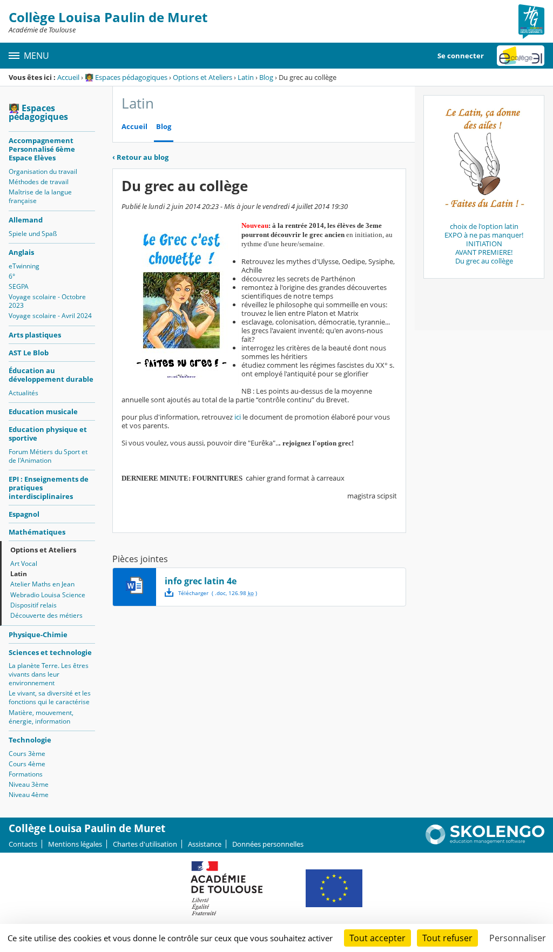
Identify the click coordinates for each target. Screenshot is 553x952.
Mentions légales (75, 844)
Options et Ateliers (202, 77)
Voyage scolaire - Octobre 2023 (47, 301)
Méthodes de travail (39, 181)
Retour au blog (140, 157)
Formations (26, 774)
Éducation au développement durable (51, 375)
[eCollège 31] (520, 56)
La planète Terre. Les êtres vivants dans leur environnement (49, 674)
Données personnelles (268, 844)
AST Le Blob (29, 352)
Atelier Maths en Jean (42, 584)
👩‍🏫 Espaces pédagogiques (126, 77)
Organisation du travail (43, 171)
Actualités (23, 392)
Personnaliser (517, 938)
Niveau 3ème (29, 784)
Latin (246, 77)
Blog (266, 77)
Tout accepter (377, 938)
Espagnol (24, 514)
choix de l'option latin (484, 226)
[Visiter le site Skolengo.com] (485, 842)
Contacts (23, 844)
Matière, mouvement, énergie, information (41, 717)
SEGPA (19, 286)
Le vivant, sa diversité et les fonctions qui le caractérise (50, 697)
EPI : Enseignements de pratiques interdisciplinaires (49, 487)
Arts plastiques (35, 335)
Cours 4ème (27, 763)
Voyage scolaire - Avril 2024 (50, 315)
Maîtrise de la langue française (40, 196)
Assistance (204, 844)
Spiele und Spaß (33, 233)
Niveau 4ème (29, 794)
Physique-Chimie (38, 634)
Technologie (30, 740)
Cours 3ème (27, 753)
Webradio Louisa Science (47, 594)
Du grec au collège (484, 261)
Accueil (68, 77)
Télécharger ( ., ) (218, 593)
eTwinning (24, 266)
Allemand (26, 220)
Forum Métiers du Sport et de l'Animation (48, 456)
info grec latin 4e (201, 581)
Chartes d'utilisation (145, 844)
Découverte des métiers (46, 615)
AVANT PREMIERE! (483, 252)
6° (12, 276)
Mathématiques (37, 532)
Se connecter (460, 55)
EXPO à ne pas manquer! (483, 235)
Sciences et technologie (50, 652)
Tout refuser (447, 938)
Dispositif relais (33, 605)
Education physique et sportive (48, 433)
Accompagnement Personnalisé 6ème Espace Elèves (42, 149)
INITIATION (484, 243)
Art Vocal (23, 563)
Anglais (21, 252)
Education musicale (43, 411)
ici (237, 417)
